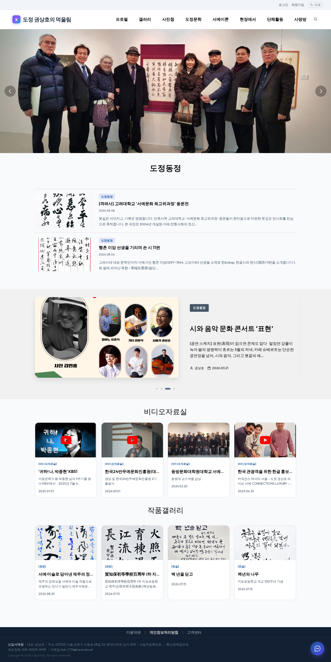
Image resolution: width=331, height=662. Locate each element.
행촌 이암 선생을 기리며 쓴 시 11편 (129, 247)
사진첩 (168, 19)
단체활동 (275, 19)
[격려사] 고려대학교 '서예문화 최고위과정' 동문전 (144, 203)
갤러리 (145, 19)
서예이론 (221, 19)
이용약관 (133, 632)
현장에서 (248, 19)
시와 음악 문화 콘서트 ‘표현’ (231, 328)
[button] (157, 389)
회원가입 (298, 5)
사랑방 (300, 19)
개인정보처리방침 (164, 632)
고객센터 (194, 632)
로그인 (283, 5)
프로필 (122, 19)
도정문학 (193, 19)
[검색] (315, 19)
